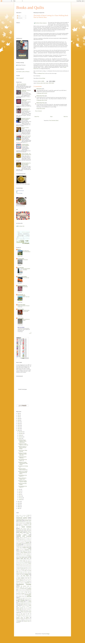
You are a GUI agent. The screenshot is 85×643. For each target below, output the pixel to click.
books (25, 529)
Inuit (22, 569)
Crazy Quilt (26, 543)
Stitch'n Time (23, 611)
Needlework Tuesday (23, 584)
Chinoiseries (39, 88)
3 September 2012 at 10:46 (42, 100)
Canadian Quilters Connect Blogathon (25, 145)
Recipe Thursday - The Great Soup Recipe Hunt (26, 154)
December (21, 431)
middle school (25, 579)
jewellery (25, 573)
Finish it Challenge (27, 554)
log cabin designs (25, 575)
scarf (17, 604)
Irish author (24, 570)
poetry (30, 593)
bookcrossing (18, 529)
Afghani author (18, 515)
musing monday (23, 581)
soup (26, 607)
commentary (22, 542)
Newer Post (37, 116)
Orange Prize (28, 589)
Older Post (66, 116)
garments (17, 562)
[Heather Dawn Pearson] (16, 192)
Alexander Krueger (19, 516)
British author (51, 83)
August (20, 438)
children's (28, 538)
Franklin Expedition (23, 559)
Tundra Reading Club (26, 616)
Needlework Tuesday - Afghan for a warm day (23, 444)
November (21, 433)
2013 (19, 428)
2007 (19, 508)
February (20, 497)
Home (51, 116)
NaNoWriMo (27, 582)
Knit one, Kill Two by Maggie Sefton (22, 479)
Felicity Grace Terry (40, 95)
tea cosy (23, 613)
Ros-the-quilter (21, 309)
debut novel (26, 547)
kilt (22, 574)
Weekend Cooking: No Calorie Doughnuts (26, 119)
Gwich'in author (28, 564)
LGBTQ (17, 575)
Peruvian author (20, 592)
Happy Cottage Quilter (22, 276)
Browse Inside (28, 532)
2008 (19, 506)
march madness (21, 577)
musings (28, 581)
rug (26, 601)
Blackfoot (26, 525)
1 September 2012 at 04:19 (42, 93)
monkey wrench (27, 580)
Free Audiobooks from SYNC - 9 (22, 476)
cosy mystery (19, 543)
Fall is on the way (26, 277)
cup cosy (28, 544)
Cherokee (18, 538)
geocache (21, 562)
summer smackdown (24, 612)
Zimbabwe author (26, 621)
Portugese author (20, 594)
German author (27, 562)
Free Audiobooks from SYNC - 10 (22, 460)
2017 (19, 421)
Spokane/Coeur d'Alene (27, 610)
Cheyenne (23, 538)
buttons (27, 533)
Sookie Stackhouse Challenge (24, 606)
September (21, 436)
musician (18, 581)
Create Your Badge (19, 193)
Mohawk (21, 580)
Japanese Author (19, 573)
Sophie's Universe (19, 607)
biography (26, 524)
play (26, 593)
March (20, 496)
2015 (19, 425)
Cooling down (25, 259)
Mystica (19, 249)
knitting (26, 574)
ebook (29, 548)
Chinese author (19, 539)
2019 (19, 418)
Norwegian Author (23, 588)
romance (29, 600)
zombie (17, 622)
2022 (19, 413)
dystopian (25, 548)
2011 (19, 501)
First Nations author (23, 557)
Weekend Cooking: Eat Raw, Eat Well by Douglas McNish (26, 164)
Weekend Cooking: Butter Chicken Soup (22, 469)
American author (40, 83)
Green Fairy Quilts (21, 304)
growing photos (22, 564)
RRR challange (21, 601)
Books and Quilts (30, 7)
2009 (19, 505)
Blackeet (22, 525)
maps (30, 576)
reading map (19, 599)
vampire (27, 617)
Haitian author (28, 565)
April (20, 494)
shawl (23, 605)
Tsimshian (19, 616)
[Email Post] (47, 81)
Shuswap (26, 605)
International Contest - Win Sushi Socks (26, 109)
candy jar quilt (23, 537)
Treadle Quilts (20, 318)
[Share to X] (52, 81)
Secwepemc (29, 604)
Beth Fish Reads (21, 327)
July (20, 489)
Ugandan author (19, 617)
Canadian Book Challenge (23, 536)
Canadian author (21, 534)
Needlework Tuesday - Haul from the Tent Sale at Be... (22, 454)
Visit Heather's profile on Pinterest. (23, 71)
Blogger (48, 633)
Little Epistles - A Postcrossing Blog (21, 295)
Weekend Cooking (19, 618)
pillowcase (18, 593)
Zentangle (19, 621)
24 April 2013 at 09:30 (41, 108)
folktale (17, 559)
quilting (29, 596)
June (20, 491)
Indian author (23, 568)
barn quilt (26, 521)
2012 (19, 430)
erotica (24, 551)
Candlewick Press (41, 73)
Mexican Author (19, 579)
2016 (19, 423)
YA (22, 619)
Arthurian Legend (27, 519)
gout (17, 563)
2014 (19, 426)
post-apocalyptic (28, 594)
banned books (20, 521)
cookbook (27, 542)
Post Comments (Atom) (53, 120)
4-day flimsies (25, 286)
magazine (17, 576)
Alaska (28, 515)
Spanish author (19, 610)
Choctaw (19, 541)
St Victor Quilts (21, 258)
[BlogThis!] (50, 81)
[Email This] (49, 81)
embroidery (27, 549)
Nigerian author (19, 587)
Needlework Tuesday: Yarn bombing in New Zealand (22, 463)
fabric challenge (24, 552)
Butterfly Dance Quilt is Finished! (23, 305)
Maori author (26, 576)
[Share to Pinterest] (54, 81)
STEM (18, 611)
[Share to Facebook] (53, 81)
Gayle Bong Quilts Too (22, 285)
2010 (19, 503)
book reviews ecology (25, 528)
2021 (19, 415)
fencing (17, 554)
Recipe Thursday (20, 600)
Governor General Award (23, 563)
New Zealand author (25, 586)
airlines (24, 515)
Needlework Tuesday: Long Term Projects (22, 481)
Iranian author (18, 570)
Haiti (24, 565)
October (20, 435)
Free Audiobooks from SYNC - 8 (22, 487)
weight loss (27, 618)
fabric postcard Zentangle (25, 553)
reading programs (27, 599)
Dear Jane (19, 547)
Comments (20, 18)
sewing (18, 605)
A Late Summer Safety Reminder (22, 451)
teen (28, 613)
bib (21, 524)
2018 (19, 420)
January (20, 499)
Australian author (28, 520)
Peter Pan (27, 592)
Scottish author (23, 604)
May (20, 492)
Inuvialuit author (27, 569)
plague (23, 593)
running (29, 601)
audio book (19, 520)
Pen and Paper (42, 78)
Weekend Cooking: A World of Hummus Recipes (22, 447)
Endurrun (18, 551)
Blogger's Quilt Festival (26, 136)
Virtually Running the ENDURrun (22, 457)
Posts (19, 15)
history (18, 568)
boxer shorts (27, 531)
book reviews (45, 83)
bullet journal (20, 533)
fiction (21, 554)
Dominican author (19, 548)
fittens (28, 558)
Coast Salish (24, 541)
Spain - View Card (26, 296)
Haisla (21, 565)
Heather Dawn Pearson (20, 190)
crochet (19, 544)
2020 (19, 416)
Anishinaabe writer (19, 519)
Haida (18, 565)
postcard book (21, 596)
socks (30, 605)
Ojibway (29, 588)
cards (29, 537)
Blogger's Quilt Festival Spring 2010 (26, 100)
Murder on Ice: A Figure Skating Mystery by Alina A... (22, 472)
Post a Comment (38, 111)
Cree (30, 543)
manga (22, 576)
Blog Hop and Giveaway (21, 84)
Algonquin (27, 516)
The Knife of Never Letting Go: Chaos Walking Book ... (22, 441)
